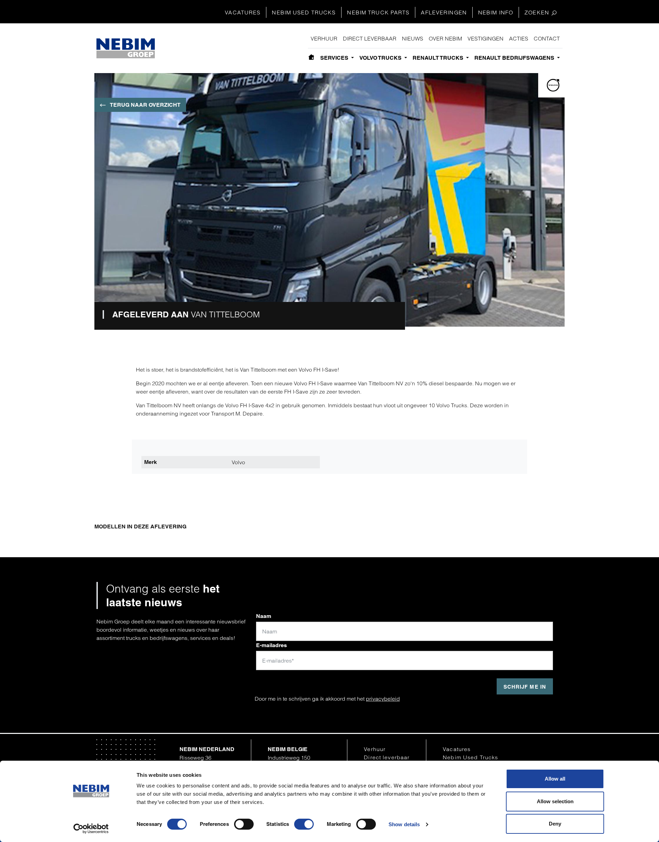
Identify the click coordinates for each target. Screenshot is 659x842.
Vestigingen (485, 38)
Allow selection (555, 801)
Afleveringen (443, 12)
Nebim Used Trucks (304, 12)
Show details (404, 824)
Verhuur (324, 38)
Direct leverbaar (369, 38)
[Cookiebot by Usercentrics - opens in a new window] (91, 828)
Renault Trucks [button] (439, 58)
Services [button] (335, 58)
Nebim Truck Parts (378, 12)
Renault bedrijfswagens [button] (515, 58)
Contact (547, 38)
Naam (263, 616)
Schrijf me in (525, 687)
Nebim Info (495, 12)
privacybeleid (383, 698)
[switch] (244, 824)
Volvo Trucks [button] (381, 58)
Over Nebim (445, 38)
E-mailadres (271, 645)
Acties (518, 38)
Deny (555, 824)
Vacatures (243, 12)
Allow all (555, 779)
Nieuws (412, 38)
